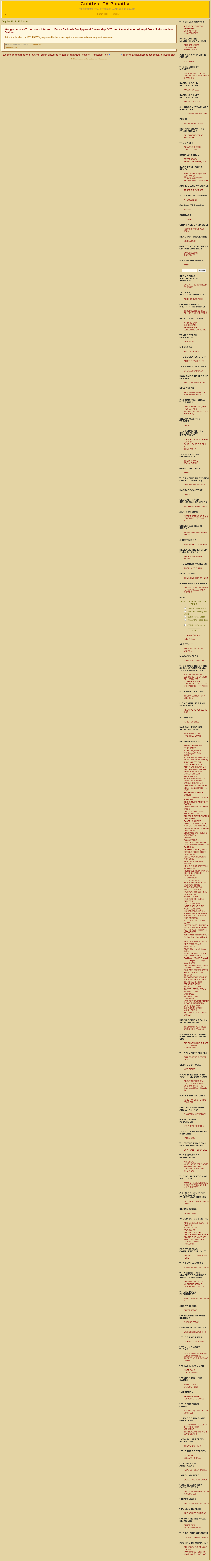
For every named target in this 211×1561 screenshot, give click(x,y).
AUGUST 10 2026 (191, 90)
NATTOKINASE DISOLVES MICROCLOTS (195, 931)
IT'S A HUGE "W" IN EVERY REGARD (196, 441)
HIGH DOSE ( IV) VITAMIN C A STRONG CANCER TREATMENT (196, 873)
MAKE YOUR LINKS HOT (195, 1554)
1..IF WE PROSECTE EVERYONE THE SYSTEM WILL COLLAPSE (195, 677)
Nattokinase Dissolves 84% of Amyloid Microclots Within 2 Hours (196, 937)
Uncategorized (35, 45)
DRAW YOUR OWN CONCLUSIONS (192, 148)
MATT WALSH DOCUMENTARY (191, 1371)
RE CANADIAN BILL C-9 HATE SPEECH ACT (194, 393)
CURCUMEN (189, 819)
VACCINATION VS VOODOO (196, 1504)
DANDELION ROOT (192, 821)
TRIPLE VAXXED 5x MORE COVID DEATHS (196, 1433)
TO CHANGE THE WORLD (195, 544)
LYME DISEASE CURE (194, 906)
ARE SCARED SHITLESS (195, 1513)
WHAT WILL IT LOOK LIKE (195, 1150)
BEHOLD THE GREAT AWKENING (193, 136)
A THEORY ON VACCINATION (190, 1229)
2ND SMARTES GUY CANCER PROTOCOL (193, 763)
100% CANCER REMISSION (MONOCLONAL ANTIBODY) (196, 759)
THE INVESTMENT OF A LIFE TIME (194, 697)
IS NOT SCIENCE (191, 722)
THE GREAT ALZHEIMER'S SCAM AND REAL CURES (195, 978)
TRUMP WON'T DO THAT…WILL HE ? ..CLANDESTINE (196, 312)
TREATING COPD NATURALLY (191, 993)
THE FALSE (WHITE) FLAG (195, 162)
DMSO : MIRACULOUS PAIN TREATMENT (196, 829)
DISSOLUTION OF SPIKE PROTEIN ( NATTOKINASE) (195, 825)
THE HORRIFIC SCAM (193, 123)
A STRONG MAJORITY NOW (196, 1268)
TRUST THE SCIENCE (193, 190)
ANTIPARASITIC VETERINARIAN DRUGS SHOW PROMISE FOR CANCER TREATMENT (194, 779)
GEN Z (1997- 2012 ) (196, 625)
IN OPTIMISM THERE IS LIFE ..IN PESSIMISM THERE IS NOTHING (196, 75)
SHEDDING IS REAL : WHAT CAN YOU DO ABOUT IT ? (196, 966)
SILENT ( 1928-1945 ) (196, 609)
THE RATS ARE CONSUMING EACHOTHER (195, 329)
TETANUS (188, 975)
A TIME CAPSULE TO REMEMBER (193, 27)
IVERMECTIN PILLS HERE (195, 892)
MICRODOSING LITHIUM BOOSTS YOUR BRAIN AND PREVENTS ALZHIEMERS (196, 913)
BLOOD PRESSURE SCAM (195, 785)
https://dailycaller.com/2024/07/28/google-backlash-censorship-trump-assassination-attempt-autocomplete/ (59, 37)
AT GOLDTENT (190, 200)
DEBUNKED (189, 342)
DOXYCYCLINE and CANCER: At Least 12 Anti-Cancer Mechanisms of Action (196, 842)
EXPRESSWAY (190, 159)
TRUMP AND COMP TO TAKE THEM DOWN (194, 735)
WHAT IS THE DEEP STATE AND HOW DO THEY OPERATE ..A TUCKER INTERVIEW (196, 1167)
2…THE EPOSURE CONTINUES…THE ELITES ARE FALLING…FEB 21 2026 (196, 684)
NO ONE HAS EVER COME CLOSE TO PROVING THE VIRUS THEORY (196, 1185)
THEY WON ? (190, 449)
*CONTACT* (189, 219)
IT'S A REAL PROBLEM (194, 1126)
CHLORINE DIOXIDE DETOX (196, 816)
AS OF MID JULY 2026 (193, 299)
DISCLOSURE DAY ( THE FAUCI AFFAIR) (195, 408)
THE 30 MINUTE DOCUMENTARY (191, 462)
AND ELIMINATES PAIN (194, 383)
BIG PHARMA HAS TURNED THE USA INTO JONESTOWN (196, 1045)
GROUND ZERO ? (191, 1322)
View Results (194, 635)
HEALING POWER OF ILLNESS (193, 862)
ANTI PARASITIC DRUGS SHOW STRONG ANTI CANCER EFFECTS (195, 771)
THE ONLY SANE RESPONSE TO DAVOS (194, 1398)
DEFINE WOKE (190, 1213)
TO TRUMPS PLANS (193, 568)
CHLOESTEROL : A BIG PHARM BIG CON (194, 812)
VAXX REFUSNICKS (193, 1528)
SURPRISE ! (189, 1525)
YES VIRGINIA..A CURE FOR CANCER (196, 1014)
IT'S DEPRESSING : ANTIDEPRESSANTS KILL (195, 881)
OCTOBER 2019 (191, 1387)
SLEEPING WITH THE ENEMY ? (193, 650)
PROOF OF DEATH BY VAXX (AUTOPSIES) (196, 1493)
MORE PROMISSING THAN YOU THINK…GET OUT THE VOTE (196, 518)
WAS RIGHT (189, 1069)
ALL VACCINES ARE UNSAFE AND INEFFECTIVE (196, 1233)
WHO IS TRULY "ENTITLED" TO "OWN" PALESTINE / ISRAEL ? (196, 590)
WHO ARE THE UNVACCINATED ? (192, 32)
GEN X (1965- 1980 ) (196, 617)
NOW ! (187, 494)
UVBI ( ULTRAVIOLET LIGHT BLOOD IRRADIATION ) (196, 1002)
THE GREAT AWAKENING (195, 506)
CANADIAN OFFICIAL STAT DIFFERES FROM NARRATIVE (196, 1427)
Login (100, 14)
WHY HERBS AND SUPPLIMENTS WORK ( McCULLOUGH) (194, 1008)
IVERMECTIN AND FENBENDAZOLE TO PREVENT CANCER (193, 887)
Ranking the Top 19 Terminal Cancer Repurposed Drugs (196, 959)
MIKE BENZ (189, 1162)
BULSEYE (188, 425)
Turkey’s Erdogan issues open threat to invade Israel (149, 55)
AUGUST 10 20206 (192, 102)
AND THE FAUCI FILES (194, 361)
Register (115, 14)
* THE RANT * (190, 748)
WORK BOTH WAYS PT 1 (195, 1332)
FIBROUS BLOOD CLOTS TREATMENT (195, 853)
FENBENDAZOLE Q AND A (195, 850)
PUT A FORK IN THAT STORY (193, 557)
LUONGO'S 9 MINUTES (194, 661)
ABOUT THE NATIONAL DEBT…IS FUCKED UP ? (194, 1082)
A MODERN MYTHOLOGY (195, 1114)
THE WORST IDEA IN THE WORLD (195, 533)
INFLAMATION (190, 878)
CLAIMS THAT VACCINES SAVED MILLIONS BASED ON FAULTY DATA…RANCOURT (195, 1240)
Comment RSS (11, 47)
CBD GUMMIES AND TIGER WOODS (196, 803)
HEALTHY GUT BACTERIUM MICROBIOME (196, 867)
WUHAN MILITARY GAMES (196, 1480)
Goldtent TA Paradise (106, 3)
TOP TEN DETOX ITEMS (195, 989)
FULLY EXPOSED (191, 351)
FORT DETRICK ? (191, 1384)
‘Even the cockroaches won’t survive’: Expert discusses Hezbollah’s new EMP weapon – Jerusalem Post (55, 55)
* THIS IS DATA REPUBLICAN (190, 324)
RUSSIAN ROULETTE (193, 1282)
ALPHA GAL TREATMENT (195, 767)
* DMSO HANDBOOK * (193, 746)
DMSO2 (187, 838)
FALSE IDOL (189, 1138)
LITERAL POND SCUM (194, 371)
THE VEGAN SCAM (192, 987)
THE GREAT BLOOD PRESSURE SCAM (193, 983)
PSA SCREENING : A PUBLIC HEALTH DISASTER (196, 955)
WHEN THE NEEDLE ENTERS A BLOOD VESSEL (196, 1285)
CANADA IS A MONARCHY (195, 114)
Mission (187, 210)
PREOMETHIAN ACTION (194, 485)
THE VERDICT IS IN (192, 1446)
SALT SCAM (189, 963)
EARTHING (189, 847)
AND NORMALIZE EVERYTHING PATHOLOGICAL (191, 47)
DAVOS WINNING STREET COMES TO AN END (195, 1354)
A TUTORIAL (189, 61)
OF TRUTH (188, 1456)
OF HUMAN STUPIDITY (194, 1342)
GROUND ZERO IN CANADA (196, 1537)
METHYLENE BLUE (192, 909)
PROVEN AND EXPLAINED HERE (195, 1257)
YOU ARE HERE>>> (193, 1458)
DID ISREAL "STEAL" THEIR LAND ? (196, 1202)
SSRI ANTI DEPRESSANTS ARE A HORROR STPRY (196, 971)
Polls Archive (189, 639)
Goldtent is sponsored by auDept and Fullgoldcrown (89, 59)
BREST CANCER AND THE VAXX (195, 789)
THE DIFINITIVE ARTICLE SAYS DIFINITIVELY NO (195, 1028)
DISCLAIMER (189, 241)
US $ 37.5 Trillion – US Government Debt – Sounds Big (195, 1088)
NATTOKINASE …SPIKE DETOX (194, 922)
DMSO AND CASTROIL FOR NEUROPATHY (196, 834)
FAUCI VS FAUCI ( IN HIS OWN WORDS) (195, 174)
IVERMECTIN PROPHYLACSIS (191, 895)
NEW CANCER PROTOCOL (196, 942)
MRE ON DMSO (191, 918)
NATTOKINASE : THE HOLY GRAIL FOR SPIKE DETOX (196, 926)
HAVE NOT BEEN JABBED (195, 1470)
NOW (186, 265)
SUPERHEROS (190, 1310)
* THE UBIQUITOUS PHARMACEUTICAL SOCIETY (192, 753)
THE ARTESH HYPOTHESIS (196, 578)
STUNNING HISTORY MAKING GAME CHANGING (196, 179)
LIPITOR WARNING (192, 904)
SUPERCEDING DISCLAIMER (191, 254)
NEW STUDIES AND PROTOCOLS (192, 945)
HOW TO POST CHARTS (195, 1552)
